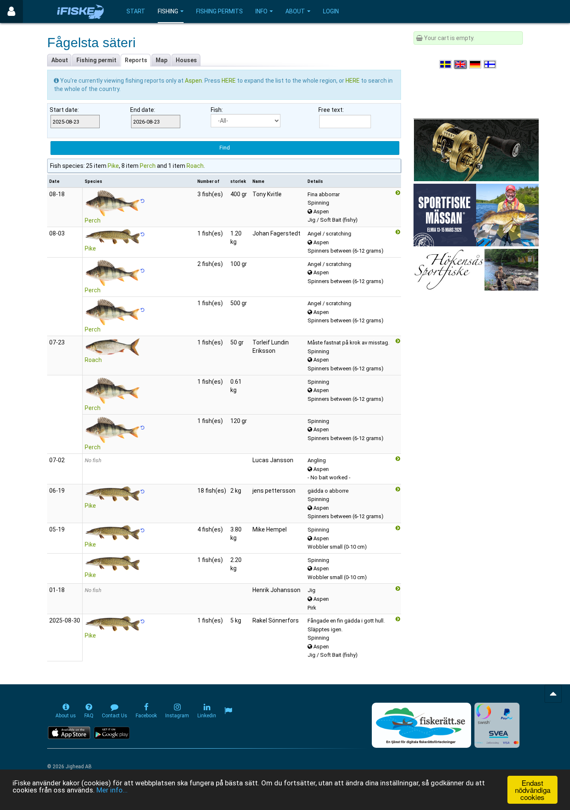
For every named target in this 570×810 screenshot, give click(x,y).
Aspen (193, 80)
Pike (113, 165)
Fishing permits (219, 11)
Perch (148, 165)
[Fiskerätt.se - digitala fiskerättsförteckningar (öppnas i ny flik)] (421, 725)
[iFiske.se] (80, 11)
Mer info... (112, 790)
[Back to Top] (553, 694)
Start (135, 11)
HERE (229, 80)
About (295, 11)
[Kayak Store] (476, 149)
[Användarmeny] (11, 11)
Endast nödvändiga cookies (532, 789)
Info (261, 11)
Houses (186, 60)
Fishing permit (96, 60)
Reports (136, 60)
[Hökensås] (476, 269)
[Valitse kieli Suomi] (490, 64)
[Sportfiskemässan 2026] (476, 214)
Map (161, 60)
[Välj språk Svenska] (446, 64)
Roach (195, 165)
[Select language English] (460, 64)
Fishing (168, 11)
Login (331, 11)
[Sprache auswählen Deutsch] (475, 64)
